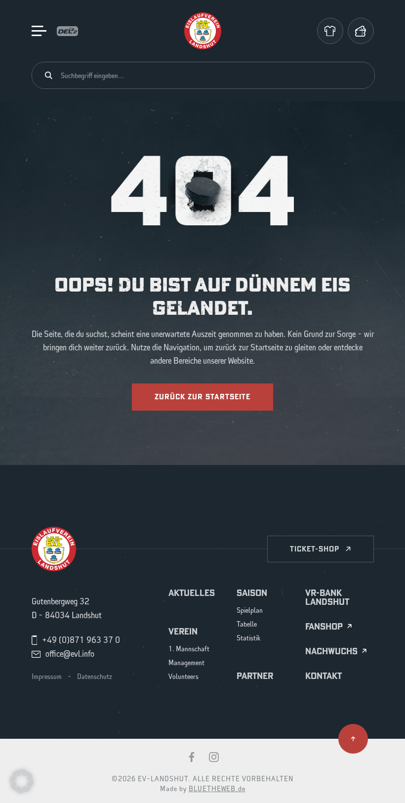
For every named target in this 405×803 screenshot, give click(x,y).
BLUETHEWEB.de (217, 789)
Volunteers (183, 677)
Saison (252, 593)
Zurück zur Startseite (202, 396)
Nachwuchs (331, 651)
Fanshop (324, 627)
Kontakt (323, 676)
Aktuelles (191, 593)
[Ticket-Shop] (361, 31)
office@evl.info (69, 654)
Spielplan (250, 611)
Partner (255, 676)
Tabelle (247, 625)
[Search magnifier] (48, 75)
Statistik (249, 638)
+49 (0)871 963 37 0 (81, 640)
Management (186, 663)
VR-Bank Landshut (327, 597)
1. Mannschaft (188, 649)
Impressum (47, 677)
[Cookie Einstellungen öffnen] (22, 780)
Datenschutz (94, 677)
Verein (183, 631)
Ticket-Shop (314, 548)
